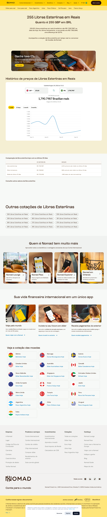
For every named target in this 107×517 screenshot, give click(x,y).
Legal (7, 440)
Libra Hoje (68, 448)
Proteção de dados (12, 462)
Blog (85, 458)
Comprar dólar (30, 452)
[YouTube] (99, 479)
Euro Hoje (68, 444)
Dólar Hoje (68, 440)
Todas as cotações (71, 436)
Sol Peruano (62, 8)
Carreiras (9, 450)
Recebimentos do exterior (31, 457)
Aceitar (76, 513)
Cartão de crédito (31, 444)
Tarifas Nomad (11, 466)
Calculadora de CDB (52, 450)
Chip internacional (31, 448)
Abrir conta (96, 3)
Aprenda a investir (51, 442)
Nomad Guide (89, 462)
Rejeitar (68, 513)
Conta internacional (32, 436)
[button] (26, 3)
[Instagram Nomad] (85, 479)
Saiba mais (72, 509)
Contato (8, 454)
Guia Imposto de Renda (53, 446)
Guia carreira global (32, 462)
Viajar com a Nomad (91, 450)
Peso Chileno (51, 8)
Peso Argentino (34, 8)
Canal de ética (11, 458)
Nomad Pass (88, 440)
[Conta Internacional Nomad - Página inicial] (11, 3)
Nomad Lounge (89, 436)
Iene (70, 8)
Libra (43, 8)
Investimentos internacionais (50, 437)
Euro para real (22, 8)
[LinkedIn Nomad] (90, 479)
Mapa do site (88, 466)
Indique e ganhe (89, 454)
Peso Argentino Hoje (71, 452)
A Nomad (9, 436)
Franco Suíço (78, 8)
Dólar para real (10, 8)
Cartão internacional (32, 440)
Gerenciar (59, 513)
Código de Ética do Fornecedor (12, 445)
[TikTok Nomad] (95, 479)
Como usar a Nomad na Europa (92, 445)
